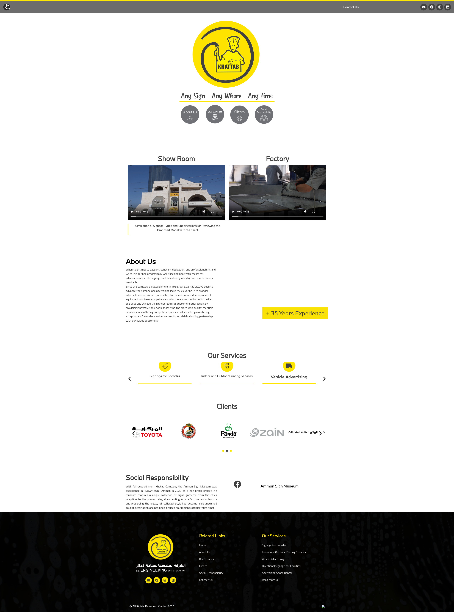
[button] (129, 378)
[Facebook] (431, 7)
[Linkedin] (447, 7)
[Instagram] (439, 7)
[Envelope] (423, 7)
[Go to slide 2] (227, 451)
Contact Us (351, 7)
